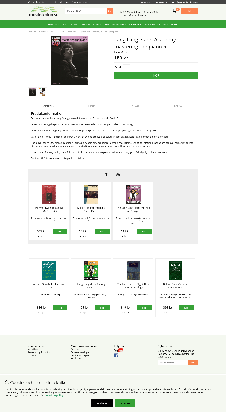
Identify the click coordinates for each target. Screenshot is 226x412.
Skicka (192, 363)
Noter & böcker (57, 24)
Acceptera (125, 403)
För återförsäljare (80, 355)
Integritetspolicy (53, 395)
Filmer (172, 1)
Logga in (194, 1)
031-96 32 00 (129, 11)
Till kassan (189, 11)
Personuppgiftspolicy (39, 352)
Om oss (75, 349)
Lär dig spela (161, 1)
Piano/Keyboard (54, 31)
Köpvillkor (33, 349)
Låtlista (178, 106)
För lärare (76, 358)
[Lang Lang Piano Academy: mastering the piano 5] (69, 84)
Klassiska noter (69, 31)
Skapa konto (182, 1)
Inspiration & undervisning (161, 24)
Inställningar (102, 403)
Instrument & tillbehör (85, 24)
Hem (30, 31)
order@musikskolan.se (135, 14)
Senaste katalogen (80, 352)
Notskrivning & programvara (122, 24)
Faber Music (120, 52)
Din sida (32, 355)
